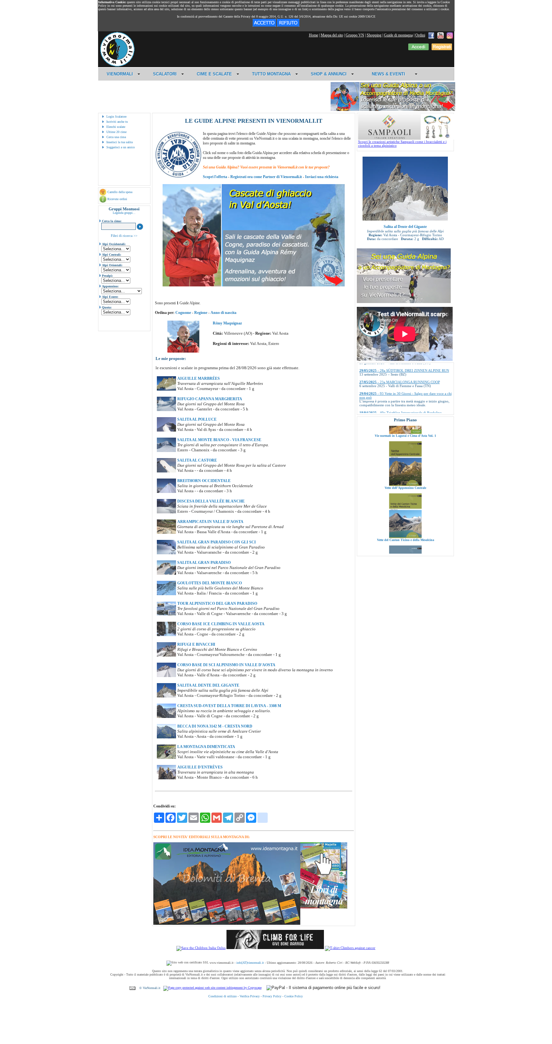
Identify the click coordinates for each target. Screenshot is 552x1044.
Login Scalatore (116, 116)
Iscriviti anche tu (117, 121)
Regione (200, 312)
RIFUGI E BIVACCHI (196, 644)
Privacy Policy (272, 996)
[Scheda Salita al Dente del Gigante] (166, 696)
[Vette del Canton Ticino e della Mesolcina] (405, 504)
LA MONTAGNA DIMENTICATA (206, 746)
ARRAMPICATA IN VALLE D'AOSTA (210, 521)
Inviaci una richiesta (321, 177)
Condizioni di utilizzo (222, 996)
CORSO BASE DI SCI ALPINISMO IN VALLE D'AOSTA (226, 665)
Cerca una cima (116, 137)
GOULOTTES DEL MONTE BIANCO (209, 583)
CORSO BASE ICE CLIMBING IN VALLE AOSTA (220, 624)
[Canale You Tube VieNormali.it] (440, 35)
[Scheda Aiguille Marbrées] (166, 389)
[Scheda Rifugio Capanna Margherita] (166, 410)
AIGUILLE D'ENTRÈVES (200, 767)
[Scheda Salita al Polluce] (166, 430)
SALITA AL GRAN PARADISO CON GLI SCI (216, 542)
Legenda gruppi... (124, 212)
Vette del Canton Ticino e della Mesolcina (405, 507)
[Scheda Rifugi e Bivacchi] (166, 655)
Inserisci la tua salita (119, 142)
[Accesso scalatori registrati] (418, 49)
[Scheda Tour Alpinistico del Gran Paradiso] (166, 614)
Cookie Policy (293, 996)
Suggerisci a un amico (120, 147)
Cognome (183, 312)
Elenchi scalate (115, 127)
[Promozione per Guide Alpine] (393, 110)
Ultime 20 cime (116, 132)
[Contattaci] (132, 988)
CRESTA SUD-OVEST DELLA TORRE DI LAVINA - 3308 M (229, 706)
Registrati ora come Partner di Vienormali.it (266, 177)
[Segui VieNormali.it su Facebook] (431, 35)
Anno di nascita (223, 312)
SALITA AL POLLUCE (197, 419)
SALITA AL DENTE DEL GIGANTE (208, 685)
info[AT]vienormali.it (250, 962)
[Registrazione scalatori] (442, 49)
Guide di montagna (398, 35)
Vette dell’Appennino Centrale (405, 455)
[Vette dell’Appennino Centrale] (405, 452)
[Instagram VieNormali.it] (450, 35)
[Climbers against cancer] (350, 948)
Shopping (374, 35)
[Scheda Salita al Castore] (166, 471)
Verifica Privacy (250, 996)
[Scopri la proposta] (404, 302)
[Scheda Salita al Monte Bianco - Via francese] (166, 450)
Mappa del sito (332, 35)
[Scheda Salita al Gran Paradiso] (166, 573)
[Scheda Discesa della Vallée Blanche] (166, 512)
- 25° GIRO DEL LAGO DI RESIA (394, 399)
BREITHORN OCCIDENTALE (204, 481)
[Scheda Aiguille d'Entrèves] (166, 778)
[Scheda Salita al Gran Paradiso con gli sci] (166, 553)
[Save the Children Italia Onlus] (201, 948)
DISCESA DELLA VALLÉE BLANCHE (211, 501)
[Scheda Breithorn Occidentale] (166, 491)
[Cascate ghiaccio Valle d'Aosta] (254, 285)
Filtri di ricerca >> (124, 236)
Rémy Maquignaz (227, 323)
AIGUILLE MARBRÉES (198, 378)
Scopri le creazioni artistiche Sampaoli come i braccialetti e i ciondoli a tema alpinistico (402, 143)
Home (313, 35)
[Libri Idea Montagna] (226, 923)
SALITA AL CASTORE (197, 460)
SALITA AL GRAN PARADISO (204, 562)
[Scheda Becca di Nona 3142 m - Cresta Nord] (166, 737)
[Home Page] (117, 65)
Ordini (420, 35)
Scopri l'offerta (215, 177)
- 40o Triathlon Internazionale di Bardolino (400, 387)
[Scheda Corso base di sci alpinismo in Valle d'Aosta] (166, 676)
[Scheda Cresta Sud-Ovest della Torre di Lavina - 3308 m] (166, 716)
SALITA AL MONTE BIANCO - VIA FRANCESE (219, 440)
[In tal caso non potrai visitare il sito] (288, 25)
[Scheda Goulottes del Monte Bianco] (166, 594)
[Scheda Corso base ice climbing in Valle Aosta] (166, 635)
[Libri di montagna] (323, 907)
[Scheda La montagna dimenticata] (166, 757)
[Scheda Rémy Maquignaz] (183, 351)
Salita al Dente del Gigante (405, 226)
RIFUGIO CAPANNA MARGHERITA (209, 399)
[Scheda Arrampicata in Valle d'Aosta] (166, 532)
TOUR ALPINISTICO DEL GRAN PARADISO (217, 603)
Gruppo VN (355, 35)
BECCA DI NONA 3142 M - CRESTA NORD (214, 726)
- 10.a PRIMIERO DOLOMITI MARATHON (401, 410)
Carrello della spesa (119, 192)
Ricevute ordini (117, 199)
